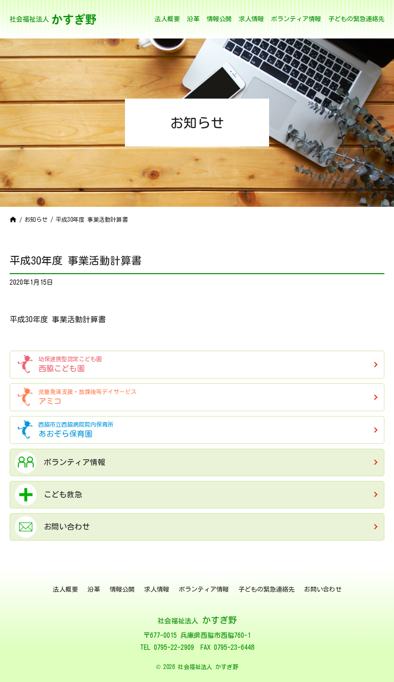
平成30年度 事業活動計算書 (58, 319)
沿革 (193, 19)
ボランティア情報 (296, 19)
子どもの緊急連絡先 (356, 19)
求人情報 (251, 19)
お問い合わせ (323, 589)
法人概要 (167, 19)
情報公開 (219, 19)
